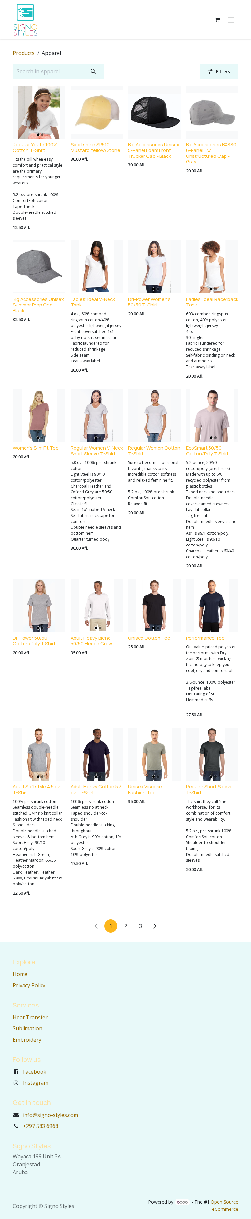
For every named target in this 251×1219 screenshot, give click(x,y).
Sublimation (27, 1028)
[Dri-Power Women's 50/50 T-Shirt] (154, 266)
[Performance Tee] (212, 605)
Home (20, 974)
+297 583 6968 (40, 1126)
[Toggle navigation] (231, 19)
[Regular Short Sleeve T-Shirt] (212, 754)
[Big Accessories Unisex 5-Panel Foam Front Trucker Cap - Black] (154, 112)
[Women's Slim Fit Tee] (39, 415)
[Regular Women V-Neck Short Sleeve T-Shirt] (97, 415)
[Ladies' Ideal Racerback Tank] (212, 266)
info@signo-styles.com (50, 1114)
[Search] (93, 71)
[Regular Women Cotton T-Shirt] (154, 415)
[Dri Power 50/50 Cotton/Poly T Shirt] (39, 605)
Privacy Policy (29, 985)
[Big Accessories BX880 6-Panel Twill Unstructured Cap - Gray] (212, 112)
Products (24, 53)
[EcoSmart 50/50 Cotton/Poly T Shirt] (212, 415)
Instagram (35, 1082)
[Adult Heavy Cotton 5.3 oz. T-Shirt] (97, 754)
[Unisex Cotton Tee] (154, 605)
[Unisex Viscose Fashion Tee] (154, 754)
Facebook (34, 1071)
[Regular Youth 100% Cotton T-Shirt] (39, 112)
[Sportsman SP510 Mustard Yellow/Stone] (97, 112)
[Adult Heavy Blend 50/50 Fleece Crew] (97, 605)
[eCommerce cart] (217, 20)
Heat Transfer (30, 1017)
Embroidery (27, 1039)
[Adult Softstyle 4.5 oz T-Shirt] (39, 754)
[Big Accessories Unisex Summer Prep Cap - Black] (39, 266)
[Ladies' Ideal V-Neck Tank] (97, 266)
